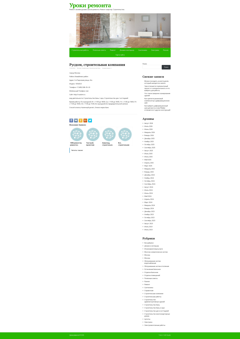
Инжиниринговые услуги (153, 249)
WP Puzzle (167, 335)
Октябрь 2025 (149, 144)
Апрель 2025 (149, 163)
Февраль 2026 (149, 132)
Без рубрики (148, 243)
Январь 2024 (149, 208)
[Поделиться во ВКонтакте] (76, 120)
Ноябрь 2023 (149, 214)
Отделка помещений (152, 275)
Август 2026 (148, 123)
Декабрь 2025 (149, 138)
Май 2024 (147, 196)
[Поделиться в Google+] (85, 120)
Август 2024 (148, 187)
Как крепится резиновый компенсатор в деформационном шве (156, 101)
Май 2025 (147, 160)
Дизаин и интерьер (127, 50)
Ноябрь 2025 (149, 141)
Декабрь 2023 (149, 211)
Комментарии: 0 (106, 68)
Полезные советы (99, 50)
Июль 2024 (148, 190)
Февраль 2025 (149, 169)
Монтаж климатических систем (156, 252)
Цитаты (147, 319)
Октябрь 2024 (149, 181)
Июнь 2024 (148, 193)
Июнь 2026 (148, 129)
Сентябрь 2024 (149, 184)
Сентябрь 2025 (149, 148)
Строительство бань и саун (154, 308)
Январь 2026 (149, 135)
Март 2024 (148, 202)
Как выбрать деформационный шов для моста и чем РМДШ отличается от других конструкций (157, 108)
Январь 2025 (149, 172)
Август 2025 (148, 151)
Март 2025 (148, 166)
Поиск (144, 64)
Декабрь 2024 (149, 175)
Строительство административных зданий (154, 301)
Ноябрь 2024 (149, 178)
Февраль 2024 (149, 205)
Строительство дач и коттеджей (156, 311)
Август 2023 (148, 223)
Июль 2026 (148, 126)
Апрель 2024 (149, 199)
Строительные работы (80, 50)
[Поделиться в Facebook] (71, 120)
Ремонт (113, 50)
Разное (165, 50)
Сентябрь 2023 (149, 220)
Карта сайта (120, 55)
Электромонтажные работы (154, 325)
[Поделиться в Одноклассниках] (80, 120)
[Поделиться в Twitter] (90, 120)
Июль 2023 (148, 227)
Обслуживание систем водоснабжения (152, 262)
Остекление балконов (152, 269)
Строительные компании (153, 294)
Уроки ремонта (90, 5)
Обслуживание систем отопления (156, 266)
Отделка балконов (151, 272)
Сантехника (142, 50)
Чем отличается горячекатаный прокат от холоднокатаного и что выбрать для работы (157, 88)
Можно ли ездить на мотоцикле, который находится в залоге (156, 82)
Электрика (155, 50)
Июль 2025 (148, 154)
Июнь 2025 (148, 157)
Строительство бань (94, 68)
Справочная (85, 68)
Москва (79, 68)
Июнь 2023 (148, 230)
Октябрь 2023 (149, 217)
